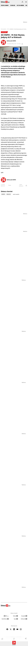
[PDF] (26, 185)
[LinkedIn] (14, 629)
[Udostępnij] (25, 638)
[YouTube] (17, 629)
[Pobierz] (22, 43)
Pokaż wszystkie (16, 194)
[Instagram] (20, 629)
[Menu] (26, 2)
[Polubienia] (2, 638)
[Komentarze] (14, 638)
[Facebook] (7, 629)
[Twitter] (10, 629)
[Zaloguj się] (22, 2)
